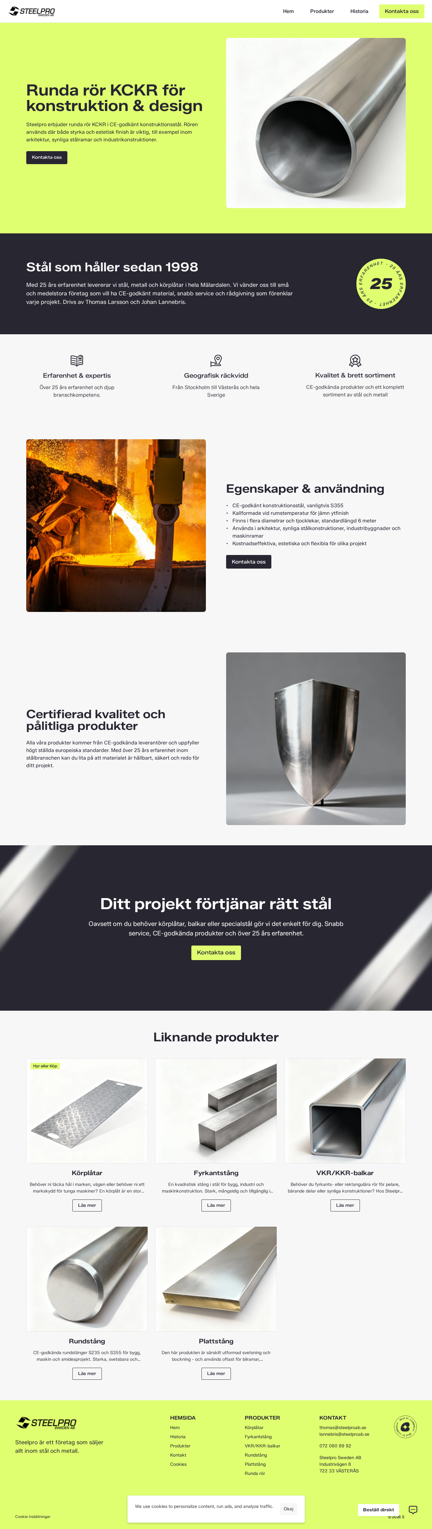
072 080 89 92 (335, 1446)
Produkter (322, 11)
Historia (359, 11)
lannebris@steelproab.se (344, 1434)
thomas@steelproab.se (342, 1427)
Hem (288, 11)
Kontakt (178, 1455)
